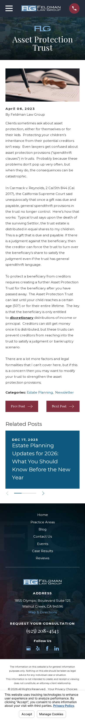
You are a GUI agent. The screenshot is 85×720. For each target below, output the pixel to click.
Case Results (42, 551)
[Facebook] (47, 648)
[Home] (41, 8)
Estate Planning (40, 392)
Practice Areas (43, 522)
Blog (42, 529)
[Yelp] (38, 648)
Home (42, 515)
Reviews (42, 558)
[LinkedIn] (56, 648)
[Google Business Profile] (28, 648)
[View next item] (43, 493)
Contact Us (42, 536)
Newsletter (64, 392)
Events (42, 544)
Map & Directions (42, 612)
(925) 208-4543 (42, 630)
